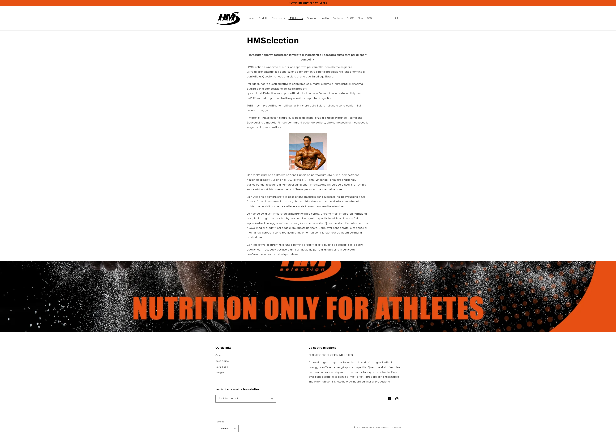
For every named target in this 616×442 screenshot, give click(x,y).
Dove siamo (222, 361)
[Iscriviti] (272, 399)
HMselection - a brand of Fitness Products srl (381, 427)
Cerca (218, 355)
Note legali (221, 367)
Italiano (224, 429)
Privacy (219, 373)
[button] (278, 18)
